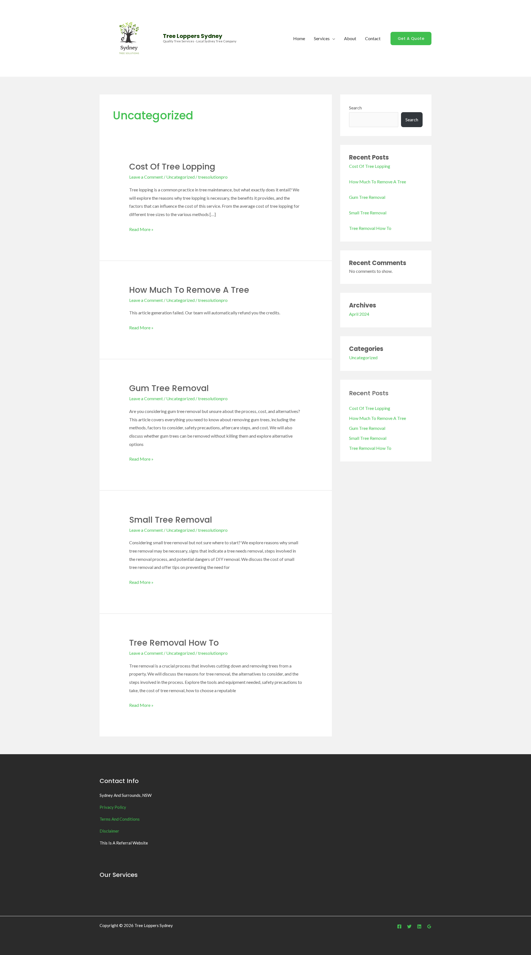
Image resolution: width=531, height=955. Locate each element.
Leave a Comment (146, 176)
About (350, 38)
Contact (373, 38)
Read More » (141, 228)
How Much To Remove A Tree (189, 290)
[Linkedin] (419, 926)
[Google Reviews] (429, 926)
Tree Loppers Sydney (192, 36)
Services (322, 38)
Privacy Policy (113, 807)
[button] (411, 38)
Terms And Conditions (120, 819)
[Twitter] (409, 926)
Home (299, 38)
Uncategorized (180, 176)
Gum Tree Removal (169, 388)
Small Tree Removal (170, 520)
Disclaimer (109, 830)
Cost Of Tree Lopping (172, 167)
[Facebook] (399, 926)
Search (355, 107)
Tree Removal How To (174, 643)
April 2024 (359, 314)
